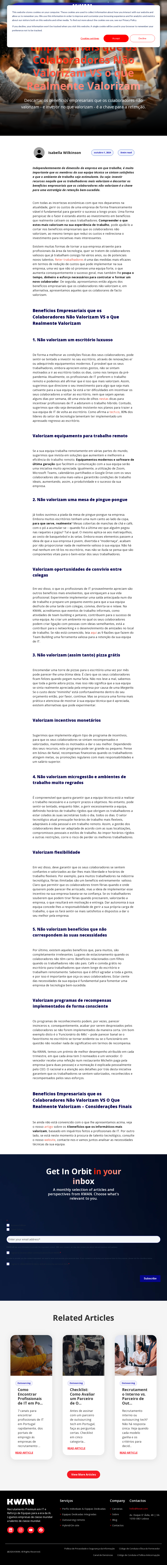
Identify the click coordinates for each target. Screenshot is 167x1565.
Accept (116, 38)
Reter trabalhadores (69, 260)
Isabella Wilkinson (64, 153)
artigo (49, 1127)
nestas (103, 399)
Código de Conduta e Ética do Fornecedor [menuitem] (139, 1548)
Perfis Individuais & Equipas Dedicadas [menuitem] (84, 1508)
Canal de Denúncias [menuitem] (103, 1555)
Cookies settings (90, 38)
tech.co (114, 412)
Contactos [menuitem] (118, 1525)
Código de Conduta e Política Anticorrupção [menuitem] (138, 1555)
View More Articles (83, 1474)
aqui (94, 632)
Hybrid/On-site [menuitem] (70, 1525)
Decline (142, 38)
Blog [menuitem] (114, 1519)
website (49, 1140)
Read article (24, 1453)
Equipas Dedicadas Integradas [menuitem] (79, 1514)
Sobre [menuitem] (115, 1514)
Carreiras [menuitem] (117, 1508)
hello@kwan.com (138, 1508)
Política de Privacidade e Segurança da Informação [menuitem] (89, 1548)
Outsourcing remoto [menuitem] (73, 1519)
